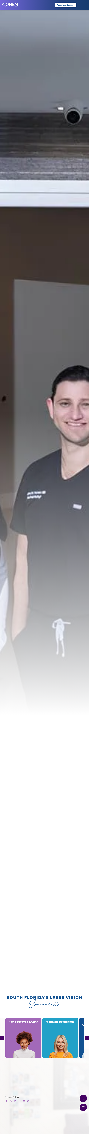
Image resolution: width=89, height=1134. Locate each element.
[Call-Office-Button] (83, 1103)
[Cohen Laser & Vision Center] (10, 5)
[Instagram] (11, 1101)
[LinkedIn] (15, 1101)
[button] (2, 1038)
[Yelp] (19, 1101)
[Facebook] (6, 1101)
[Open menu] (81, 5)
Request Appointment (65, 5)
